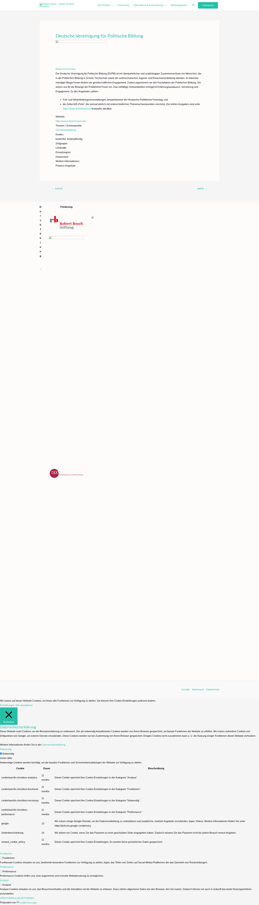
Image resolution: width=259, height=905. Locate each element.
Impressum (198, 689)
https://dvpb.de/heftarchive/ (77, 108)
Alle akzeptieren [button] (24, 705)
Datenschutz (212, 689)
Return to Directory (66, 69)
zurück (57, 188)
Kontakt (186, 689)
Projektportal (207, 5)
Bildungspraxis (179, 5)
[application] (111, 5)
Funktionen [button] (6, 853)
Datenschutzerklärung (53, 744)
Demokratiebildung (66, 130)
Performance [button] (7, 867)
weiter (202, 188)
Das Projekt (103, 5)
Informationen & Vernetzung (148, 5)
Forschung (123, 5)
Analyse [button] (4, 880)
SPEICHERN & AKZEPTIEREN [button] (17, 898)
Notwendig (8, 753)
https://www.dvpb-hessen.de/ (71, 121)
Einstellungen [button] (7, 705)
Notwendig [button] (6, 749)
